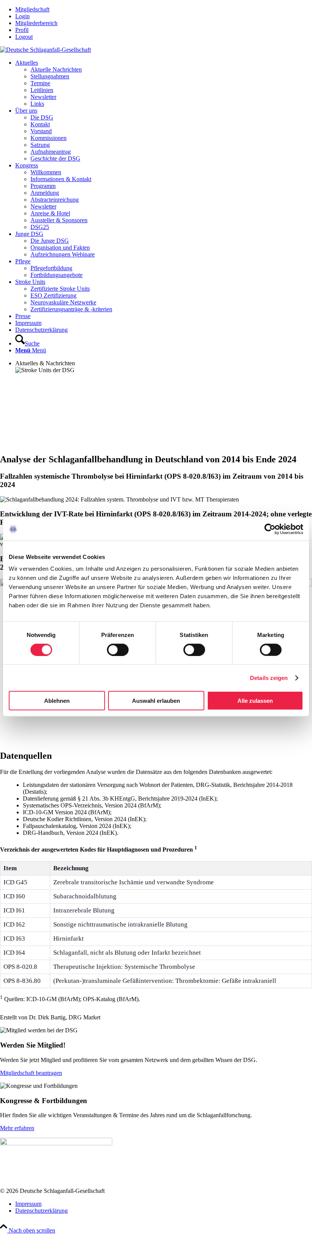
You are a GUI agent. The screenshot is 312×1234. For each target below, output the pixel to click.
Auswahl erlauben (156, 700)
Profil (22, 30)
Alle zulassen (255, 700)
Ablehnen (57, 700)
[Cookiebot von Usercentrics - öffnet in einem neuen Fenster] (270, 529)
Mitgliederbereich (36, 23)
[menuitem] (163, 9)
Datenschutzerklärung (41, 1210)
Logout (24, 36)
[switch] (118, 649)
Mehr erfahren (17, 1128)
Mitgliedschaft (32, 9)
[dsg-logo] (45, 49)
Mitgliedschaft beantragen (31, 1073)
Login (22, 16)
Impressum (28, 1204)
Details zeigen (269, 677)
